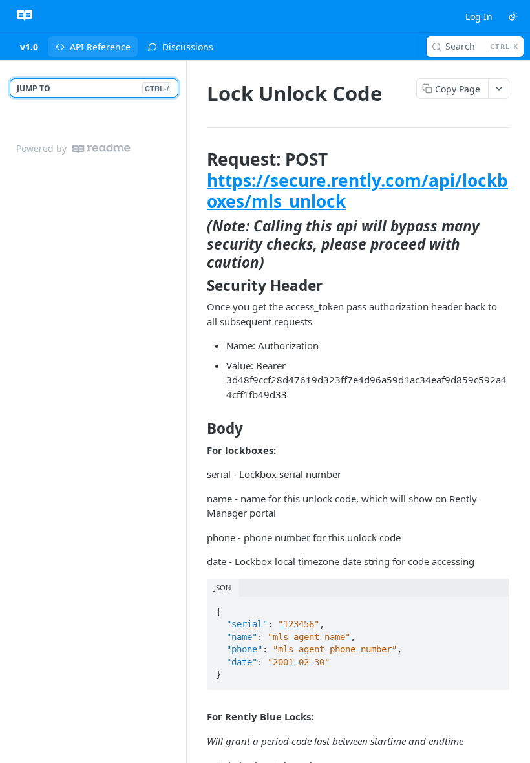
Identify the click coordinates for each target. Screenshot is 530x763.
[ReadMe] (101, 148)
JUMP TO (93, 88)
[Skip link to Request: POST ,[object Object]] (198, 180)
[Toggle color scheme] (513, 16)
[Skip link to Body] (198, 428)
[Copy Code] (493, 607)
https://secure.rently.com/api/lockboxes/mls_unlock (357, 191)
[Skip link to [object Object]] (198, 244)
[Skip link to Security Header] (198, 286)
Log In (479, 16)
